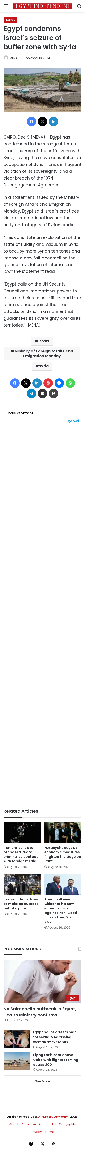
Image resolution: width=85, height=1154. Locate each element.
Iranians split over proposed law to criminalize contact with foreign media (21, 854)
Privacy (36, 1131)
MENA (13, 58)
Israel (43, 341)
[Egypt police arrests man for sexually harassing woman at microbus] (17, 1039)
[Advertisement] (42, 616)
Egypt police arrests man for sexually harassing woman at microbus (54, 1037)
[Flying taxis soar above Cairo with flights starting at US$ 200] (17, 1061)
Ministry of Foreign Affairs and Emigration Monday (43, 353)
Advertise (28, 1124)
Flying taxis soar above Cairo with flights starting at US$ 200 (55, 1059)
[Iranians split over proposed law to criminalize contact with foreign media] (22, 832)
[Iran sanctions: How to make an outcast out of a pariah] (22, 884)
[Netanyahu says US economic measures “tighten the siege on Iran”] (62, 832)
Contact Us (47, 1124)
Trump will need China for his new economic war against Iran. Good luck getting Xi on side (60, 910)
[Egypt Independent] (42, 6)
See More (42, 1081)
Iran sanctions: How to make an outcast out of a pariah (21, 904)
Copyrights (67, 1124)
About (13, 1124)
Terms (50, 1131)
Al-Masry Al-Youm (53, 1116)
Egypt (10, 19)
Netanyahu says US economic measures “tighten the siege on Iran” (62, 854)
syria (44, 366)
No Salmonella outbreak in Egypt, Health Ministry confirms (40, 1012)
